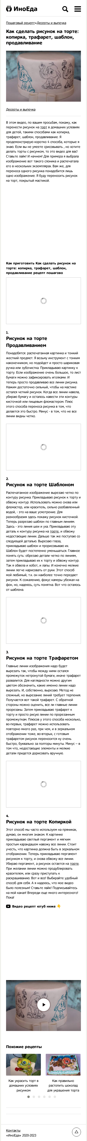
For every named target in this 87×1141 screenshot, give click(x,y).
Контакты (13, 1130)
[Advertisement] (43, 219)
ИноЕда (25, 9)
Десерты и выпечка (20, 109)
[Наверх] (76, 1132)
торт (43, 127)
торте (54, 531)
